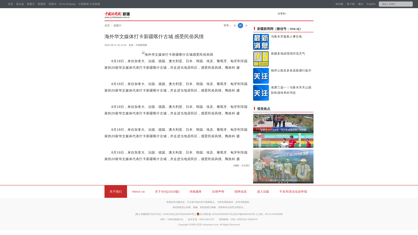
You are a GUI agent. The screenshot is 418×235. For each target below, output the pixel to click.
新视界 (42, 4)
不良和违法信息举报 (293, 191)
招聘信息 (240, 191)
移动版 (339, 4)
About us (138, 191)
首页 (10, 4)
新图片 (31, 4)
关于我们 (116, 191)
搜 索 (410, 4)
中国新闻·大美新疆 (89, 4)
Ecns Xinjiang (67, 4)
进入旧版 (263, 191)
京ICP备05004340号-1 (245, 214)
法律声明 (218, 191)
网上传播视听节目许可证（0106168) (154, 214)
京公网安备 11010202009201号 (216, 214)
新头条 (20, 4)
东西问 (52, 4)
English (371, 4)
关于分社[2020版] (167, 191)
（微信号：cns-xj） (280, 29)
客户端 (351, 4)
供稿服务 (196, 191)
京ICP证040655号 (184, 214)
